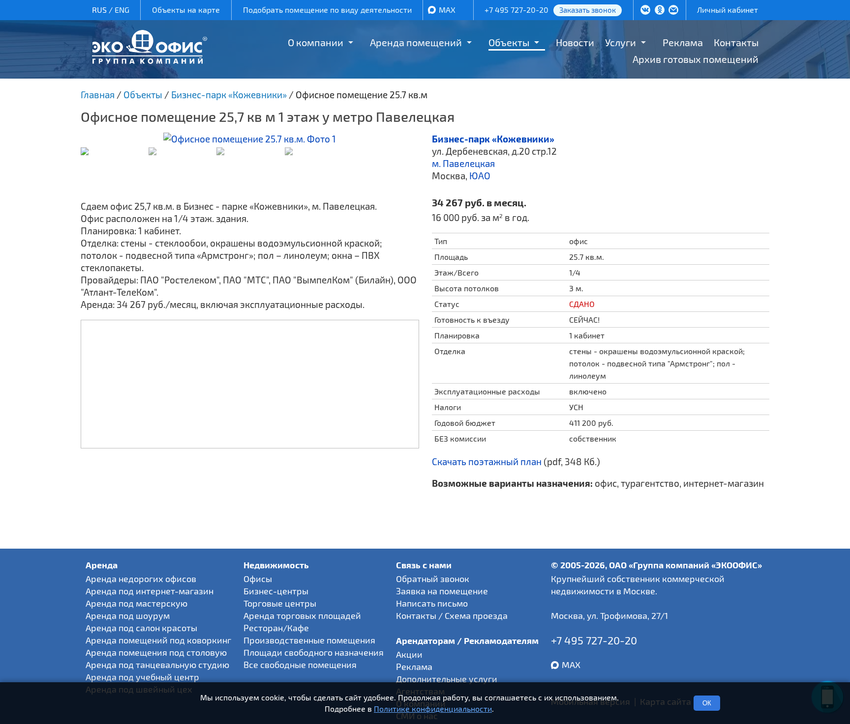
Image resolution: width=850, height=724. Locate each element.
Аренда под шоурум (128, 615)
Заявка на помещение (442, 590)
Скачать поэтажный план (487, 461)
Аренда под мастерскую (136, 603)
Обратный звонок (432, 578)
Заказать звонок (587, 9)
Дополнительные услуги (446, 678)
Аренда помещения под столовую (156, 652)
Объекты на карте (186, 9)
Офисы (257, 578)
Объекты (508, 42)
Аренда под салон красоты (141, 627)
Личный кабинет (727, 9)
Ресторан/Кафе (276, 627)
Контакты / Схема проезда (452, 615)
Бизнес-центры (275, 590)
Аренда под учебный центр (142, 676)
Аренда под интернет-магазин (149, 590)
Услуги (620, 42)
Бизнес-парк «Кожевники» (493, 138)
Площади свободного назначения (313, 652)
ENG (122, 9)
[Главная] (149, 60)
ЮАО (479, 175)
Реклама (683, 42)
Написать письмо (432, 603)
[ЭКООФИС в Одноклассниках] (660, 11)
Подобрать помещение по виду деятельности (327, 9)
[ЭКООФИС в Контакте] (645, 11)
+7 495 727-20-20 (516, 9)
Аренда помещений (416, 42)
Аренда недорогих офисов (141, 578)
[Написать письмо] (673, 11)
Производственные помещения (309, 640)
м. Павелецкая (463, 163)
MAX (447, 9)
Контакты (736, 42)
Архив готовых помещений (696, 59)
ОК (706, 703)
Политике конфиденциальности (433, 708)
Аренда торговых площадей (302, 615)
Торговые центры (279, 603)
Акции (409, 654)
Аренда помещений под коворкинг (158, 640)
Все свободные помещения (300, 664)
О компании (315, 42)
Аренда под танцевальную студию (157, 664)
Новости (575, 42)
